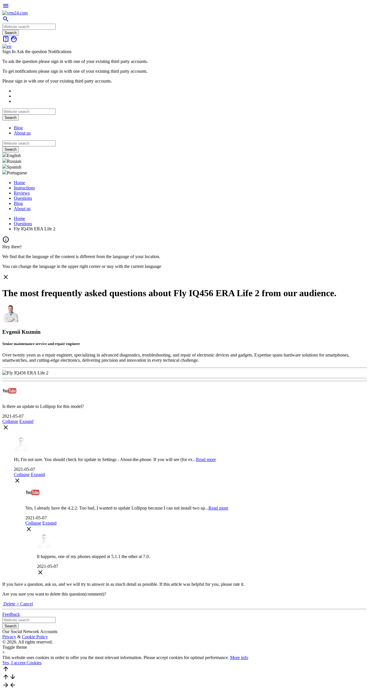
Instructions (24, 187)
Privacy (9, 636)
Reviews (22, 193)
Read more (206, 459)
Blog (18, 127)
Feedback (11, 614)
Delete (9, 603)
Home (19, 182)
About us (22, 132)
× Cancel (24, 603)
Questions (23, 198)
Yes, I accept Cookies (22, 662)
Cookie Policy (35, 636)
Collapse (10, 421)
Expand (26, 421)
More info (239, 657)
